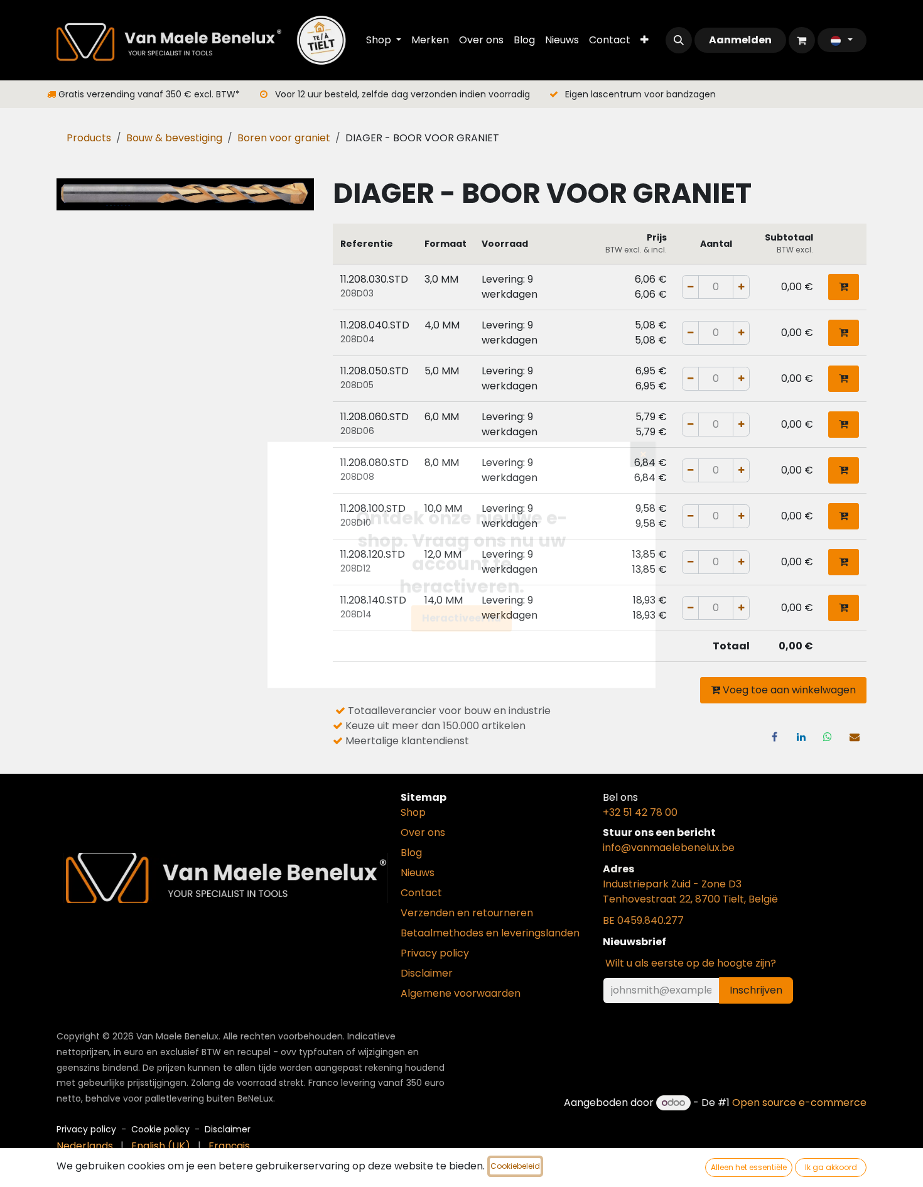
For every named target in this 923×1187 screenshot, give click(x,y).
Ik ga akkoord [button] (831, 1167)
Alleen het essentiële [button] (749, 1167)
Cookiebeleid (515, 1166)
